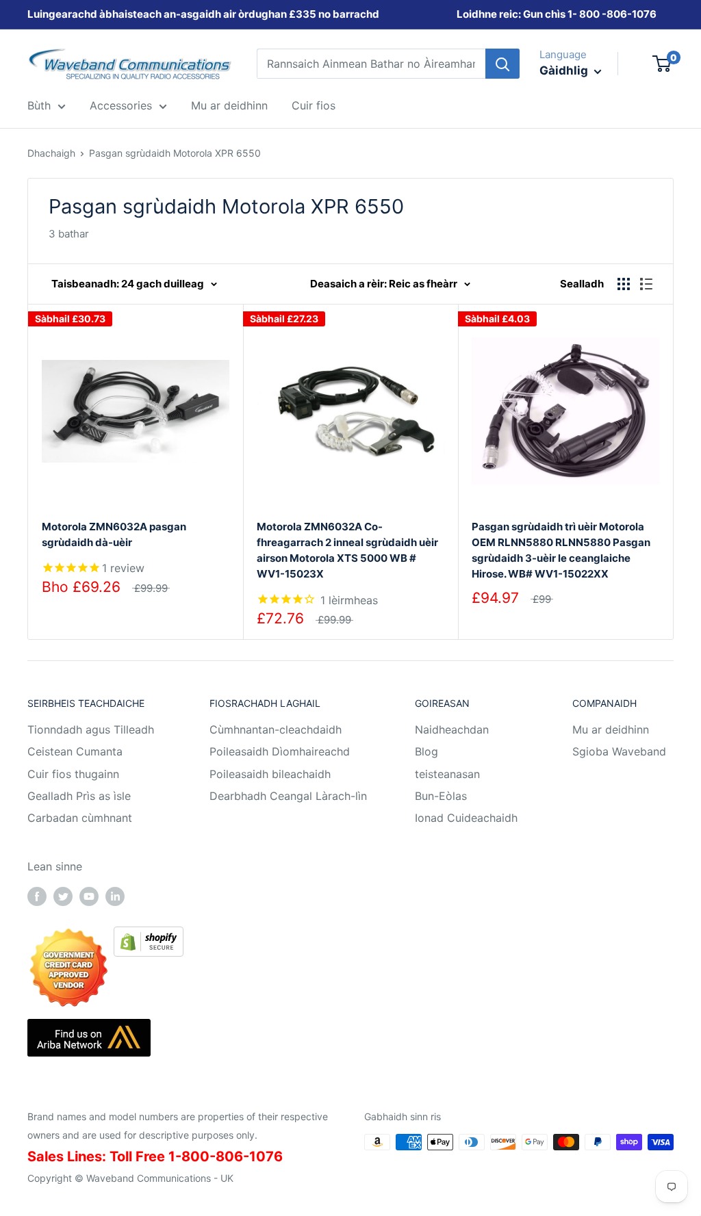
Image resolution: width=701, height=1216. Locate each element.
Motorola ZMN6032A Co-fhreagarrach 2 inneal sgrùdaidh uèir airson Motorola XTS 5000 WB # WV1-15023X (347, 550)
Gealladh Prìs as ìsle (79, 796)
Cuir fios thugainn (73, 774)
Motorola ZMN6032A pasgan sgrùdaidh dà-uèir (114, 534)
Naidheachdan (452, 729)
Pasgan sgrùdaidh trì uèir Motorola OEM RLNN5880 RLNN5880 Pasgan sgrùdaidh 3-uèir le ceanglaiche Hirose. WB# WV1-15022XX (561, 550)
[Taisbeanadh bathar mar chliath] (623, 284)
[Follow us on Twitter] (63, 896)
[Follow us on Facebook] (37, 896)
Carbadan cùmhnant (79, 818)
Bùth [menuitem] (39, 105)
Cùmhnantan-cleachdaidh (275, 729)
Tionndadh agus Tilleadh (90, 729)
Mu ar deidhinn (610, 729)
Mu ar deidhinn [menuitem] (229, 105)
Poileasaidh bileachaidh (270, 774)
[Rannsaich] (502, 64)
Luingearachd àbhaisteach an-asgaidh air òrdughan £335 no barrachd (203, 14)
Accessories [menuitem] (121, 105)
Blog (426, 751)
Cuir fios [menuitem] (313, 105)
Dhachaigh (51, 153)
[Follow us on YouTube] (89, 896)
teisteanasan (447, 774)
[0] (662, 63)
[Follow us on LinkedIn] (115, 896)
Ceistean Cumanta (75, 751)
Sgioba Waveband (619, 751)
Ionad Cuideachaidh (466, 818)
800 (589, 14)
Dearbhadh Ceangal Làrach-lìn (288, 796)
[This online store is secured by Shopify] (148, 936)
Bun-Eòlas (441, 796)
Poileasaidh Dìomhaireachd (279, 751)
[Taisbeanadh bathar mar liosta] (646, 284)
